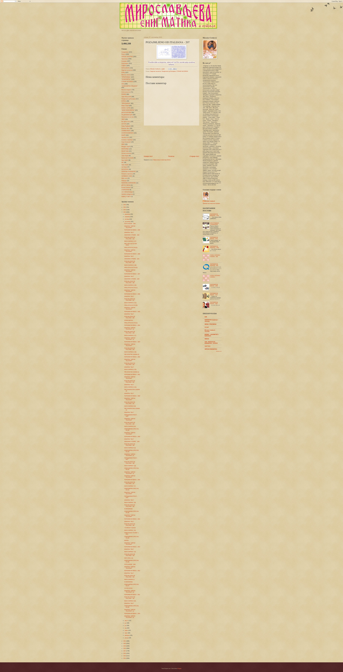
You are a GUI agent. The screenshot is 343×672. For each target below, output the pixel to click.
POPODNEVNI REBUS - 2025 (132, 311)
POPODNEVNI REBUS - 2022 (132, 357)
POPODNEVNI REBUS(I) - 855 (214, 264)
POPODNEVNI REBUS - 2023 (132, 341)
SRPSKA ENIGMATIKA (211, 349)
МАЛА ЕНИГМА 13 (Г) (130, 241)
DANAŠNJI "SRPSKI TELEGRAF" (129, 226)
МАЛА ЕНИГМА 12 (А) (130, 387)
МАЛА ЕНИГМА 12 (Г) (130, 335)
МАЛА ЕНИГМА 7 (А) (130, 551)
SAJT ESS (207, 346)
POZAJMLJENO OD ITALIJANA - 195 (129, 524)
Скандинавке (124, 52)
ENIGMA (123, 94)
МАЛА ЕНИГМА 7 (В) (130, 502)
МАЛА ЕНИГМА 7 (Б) (130, 530)
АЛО (122, 84)
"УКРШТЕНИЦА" (126, 77)
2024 (124, 207)
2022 (124, 212)
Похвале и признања (127, 173)
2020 (124, 643)
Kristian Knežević (126, 187)
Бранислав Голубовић (127, 158)
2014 (124, 658)
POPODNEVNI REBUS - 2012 (132, 570)
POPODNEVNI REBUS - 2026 (132, 294)
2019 (124, 646)
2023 (124, 209)
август (127, 620)
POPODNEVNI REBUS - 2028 (132, 254)
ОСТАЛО (123, 124)
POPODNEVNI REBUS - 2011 (132, 594)
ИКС (122, 162)
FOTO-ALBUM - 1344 (130, 223)
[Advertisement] (171, 140)
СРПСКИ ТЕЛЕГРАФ (127, 56)
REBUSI (207, 339)
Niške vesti (124, 178)
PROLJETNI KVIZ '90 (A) (130, 323)
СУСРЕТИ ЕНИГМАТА (127, 133)
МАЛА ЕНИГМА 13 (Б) (130, 285)
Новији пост (148, 156)
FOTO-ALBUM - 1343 (130, 564)
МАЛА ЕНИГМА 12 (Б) (130, 369)
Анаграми (124, 61)
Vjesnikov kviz (125, 137)
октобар (127, 219)
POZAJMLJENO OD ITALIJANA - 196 (129, 505)
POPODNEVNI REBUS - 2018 (132, 436)
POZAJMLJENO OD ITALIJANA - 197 (129, 483)
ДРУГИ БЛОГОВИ (126, 112)
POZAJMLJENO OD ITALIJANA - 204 (129, 348)
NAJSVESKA (125, 169)
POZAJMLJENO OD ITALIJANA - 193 (129, 576)
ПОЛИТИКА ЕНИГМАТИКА (128, 183)
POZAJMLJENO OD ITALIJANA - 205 (129, 332)
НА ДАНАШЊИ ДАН (126, 114)
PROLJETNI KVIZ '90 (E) (130, 247)
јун (126, 625)
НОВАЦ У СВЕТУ (126, 196)
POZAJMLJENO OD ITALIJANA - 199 (129, 444)
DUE (206, 317)
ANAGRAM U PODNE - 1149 (131, 441)
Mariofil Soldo (125, 151)
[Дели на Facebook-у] (174, 69)
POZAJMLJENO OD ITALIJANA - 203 (129, 364)
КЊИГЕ (123, 135)
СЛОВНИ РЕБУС (126, 130)
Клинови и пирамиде (127, 139)
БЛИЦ (123, 72)
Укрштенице (124, 58)
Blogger (179, 668)
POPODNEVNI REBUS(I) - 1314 (214, 214)
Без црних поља (125, 121)
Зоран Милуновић (126, 96)
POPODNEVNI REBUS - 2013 (132, 546)
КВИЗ (123, 144)
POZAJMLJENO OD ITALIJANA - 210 (129, 238)
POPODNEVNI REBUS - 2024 (132, 325)
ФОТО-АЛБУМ (125, 68)
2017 (124, 651)
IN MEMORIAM (128, 509)
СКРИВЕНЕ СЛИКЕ (126, 176)
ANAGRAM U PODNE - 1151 (131, 258)
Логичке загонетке (126, 153)
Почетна (171, 156)
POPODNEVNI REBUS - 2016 (132, 479)
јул (126, 623)
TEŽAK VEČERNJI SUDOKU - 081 (215, 255)
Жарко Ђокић (125, 105)
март (126, 633)
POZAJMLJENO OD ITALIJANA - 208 (129, 282)
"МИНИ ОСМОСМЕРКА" (128, 110)
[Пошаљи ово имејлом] (169, 69)
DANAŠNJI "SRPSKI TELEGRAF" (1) (129, 338)
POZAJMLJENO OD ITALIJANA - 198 (129, 462)
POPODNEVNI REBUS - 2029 (132, 230)
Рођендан (124, 180)
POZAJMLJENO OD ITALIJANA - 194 (129, 555)
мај (126, 628)
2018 (124, 648)
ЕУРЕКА (123, 101)
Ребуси (123, 54)
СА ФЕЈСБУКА (128, 588)
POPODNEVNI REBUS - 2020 (132, 396)
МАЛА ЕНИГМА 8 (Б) (130, 426)
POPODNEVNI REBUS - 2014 (132, 519)
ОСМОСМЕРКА (128, 320)
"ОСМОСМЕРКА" (126, 79)
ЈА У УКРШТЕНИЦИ (126, 192)
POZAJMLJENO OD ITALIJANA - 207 (129, 299)
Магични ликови (125, 74)
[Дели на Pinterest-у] (176, 69)
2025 (124, 204)
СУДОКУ (123, 65)
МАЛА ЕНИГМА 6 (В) (130, 601)
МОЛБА (126, 540)
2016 (124, 653)
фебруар (127, 635)
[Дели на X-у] (172, 69)
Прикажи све (219, 351)
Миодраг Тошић (125, 146)
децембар (127, 214)
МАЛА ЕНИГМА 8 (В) (130, 406)
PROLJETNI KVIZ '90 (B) (130, 305)
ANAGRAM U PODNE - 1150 (131, 279)
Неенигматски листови (127, 117)
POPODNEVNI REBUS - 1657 (214, 303)
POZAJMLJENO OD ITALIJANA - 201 (129, 403)
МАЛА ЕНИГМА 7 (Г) (130, 486)
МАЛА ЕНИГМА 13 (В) (130, 265)
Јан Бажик (124, 167)
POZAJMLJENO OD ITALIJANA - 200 (129, 423)
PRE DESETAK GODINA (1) (131, 372)
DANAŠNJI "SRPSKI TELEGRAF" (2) (129, 328)
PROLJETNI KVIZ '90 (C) (130, 287)
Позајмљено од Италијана (169, 71)
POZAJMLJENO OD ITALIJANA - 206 (129, 317)
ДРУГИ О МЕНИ (125, 185)
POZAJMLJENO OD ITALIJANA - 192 (129, 597)
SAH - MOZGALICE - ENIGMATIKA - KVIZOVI (211, 342)
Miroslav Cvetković (210, 201)
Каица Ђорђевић (125, 126)
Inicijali (207, 327)
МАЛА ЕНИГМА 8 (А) (130, 448)
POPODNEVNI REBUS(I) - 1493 (214, 247)
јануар (126, 638)
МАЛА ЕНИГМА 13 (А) (130, 302)
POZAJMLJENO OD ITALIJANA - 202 (129, 381)
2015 (124, 655)
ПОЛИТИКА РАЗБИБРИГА (128, 171)
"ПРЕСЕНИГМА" (125, 103)
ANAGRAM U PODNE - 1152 (131, 235)
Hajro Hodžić (124, 160)
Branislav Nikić (125, 128)
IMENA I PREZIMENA (210, 324)
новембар (127, 216)
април (126, 630)
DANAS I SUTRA (126, 108)
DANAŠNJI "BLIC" (129, 232)
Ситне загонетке (125, 92)
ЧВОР (123, 119)
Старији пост (194, 156)
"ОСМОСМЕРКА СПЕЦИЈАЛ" (129, 86)
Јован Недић (124, 155)
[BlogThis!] (171, 69)
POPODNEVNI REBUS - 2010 (132, 613)
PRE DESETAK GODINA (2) (131, 354)
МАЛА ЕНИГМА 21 (129, 579)
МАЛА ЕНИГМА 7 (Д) (130, 465)
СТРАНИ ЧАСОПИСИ (182, 71)
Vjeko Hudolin (125, 164)
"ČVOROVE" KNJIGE (130, 527)
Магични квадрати (126, 89)
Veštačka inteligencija (127, 194)
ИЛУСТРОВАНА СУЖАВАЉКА (214, 223)
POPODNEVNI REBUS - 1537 (214, 294)
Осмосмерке (124, 63)
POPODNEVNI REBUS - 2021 (132, 374)
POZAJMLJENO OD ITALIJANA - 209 (129, 262)
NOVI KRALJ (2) (128, 558)
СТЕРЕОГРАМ (125, 189)
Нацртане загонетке (155, 71)
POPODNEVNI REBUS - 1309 (214, 285)
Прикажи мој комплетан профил (211, 203)
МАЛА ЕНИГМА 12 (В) (130, 352)
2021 (124, 641)
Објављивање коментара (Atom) (162, 160)
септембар (128, 221)
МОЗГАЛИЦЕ (125, 149)
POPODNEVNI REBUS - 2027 (132, 274)
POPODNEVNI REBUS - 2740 (214, 238)
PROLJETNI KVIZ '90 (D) (130, 267)
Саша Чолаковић (126, 142)
